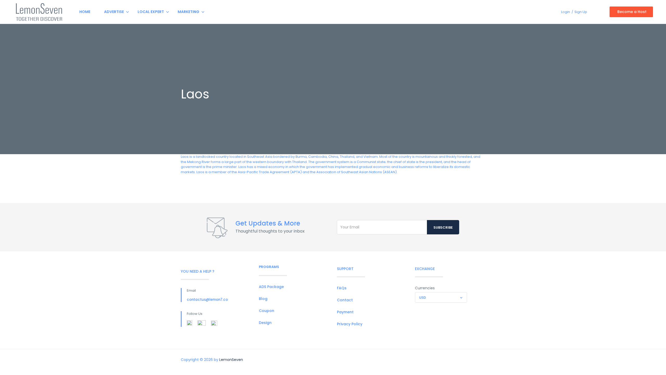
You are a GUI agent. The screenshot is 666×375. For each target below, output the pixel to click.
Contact (345, 300)
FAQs (342, 288)
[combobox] (441, 297)
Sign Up (580, 11)
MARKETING (188, 11)
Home (84, 11)
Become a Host (631, 11)
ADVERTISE (114, 11)
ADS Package (271, 286)
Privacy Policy (349, 324)
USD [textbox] (422, 297)
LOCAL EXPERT (151, 11)
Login (565, 11)
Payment (345, 312)
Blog (263, 298)
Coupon (266, 310)
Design (265, 322)
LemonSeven (231, 359)
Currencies (425, 288)
